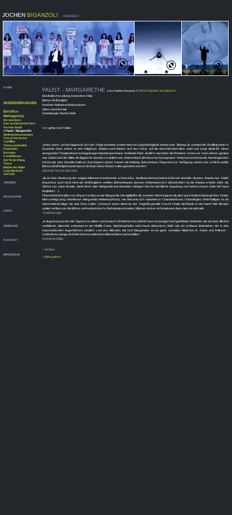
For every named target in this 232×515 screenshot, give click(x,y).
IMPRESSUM (11, 254)
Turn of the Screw (15, 138)
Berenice (9, 152)
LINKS (7, 210)
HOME (7, 87)
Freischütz (10, 148)
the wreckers (12, 120)
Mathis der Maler (14, 167)
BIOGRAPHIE (12, 196)
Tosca (7, 163)
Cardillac (9, 141)
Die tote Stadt (12, 127)
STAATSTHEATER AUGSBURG (156, 90)
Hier (45, 127)
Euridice (11, 111)
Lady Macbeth (13, 170)
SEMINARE (10, 225)
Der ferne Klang (14, 160)
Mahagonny (13, 116)
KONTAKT (10, 239)
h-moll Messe (12, 156)
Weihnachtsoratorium (18, 134)
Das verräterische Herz (19, 123)
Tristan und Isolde (15, 145)
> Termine (48, 249)
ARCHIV (9, 174)
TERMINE (9, 182)
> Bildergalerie (51, 256)
